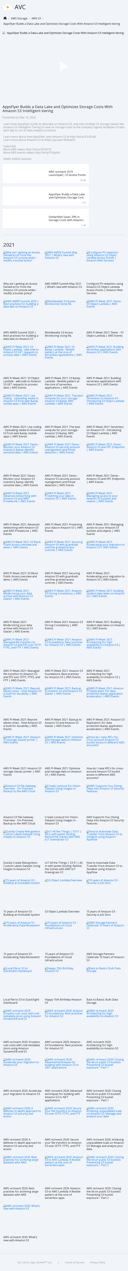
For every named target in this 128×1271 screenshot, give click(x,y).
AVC (20, 7)
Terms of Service (74, 1262)
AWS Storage (19, 18)
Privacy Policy (97, 1262)
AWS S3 (36, 18)
